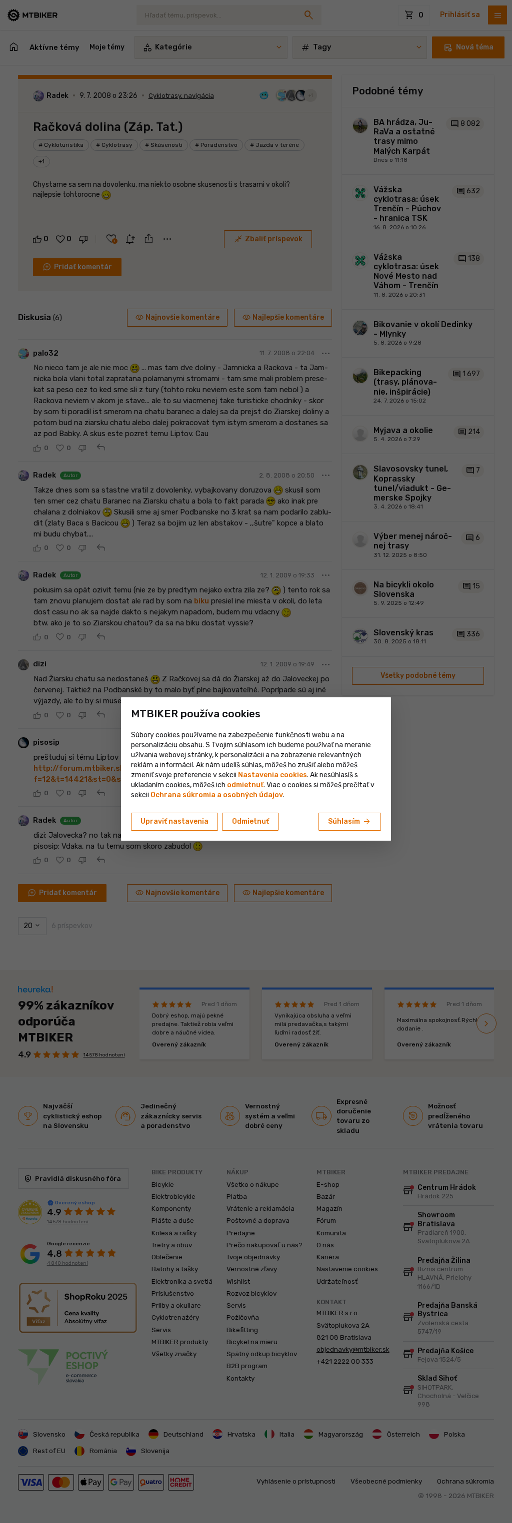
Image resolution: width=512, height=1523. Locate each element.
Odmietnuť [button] (250, 821)
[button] (245, 785)
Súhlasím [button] (350, 821)
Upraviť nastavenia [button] (174, 821)
